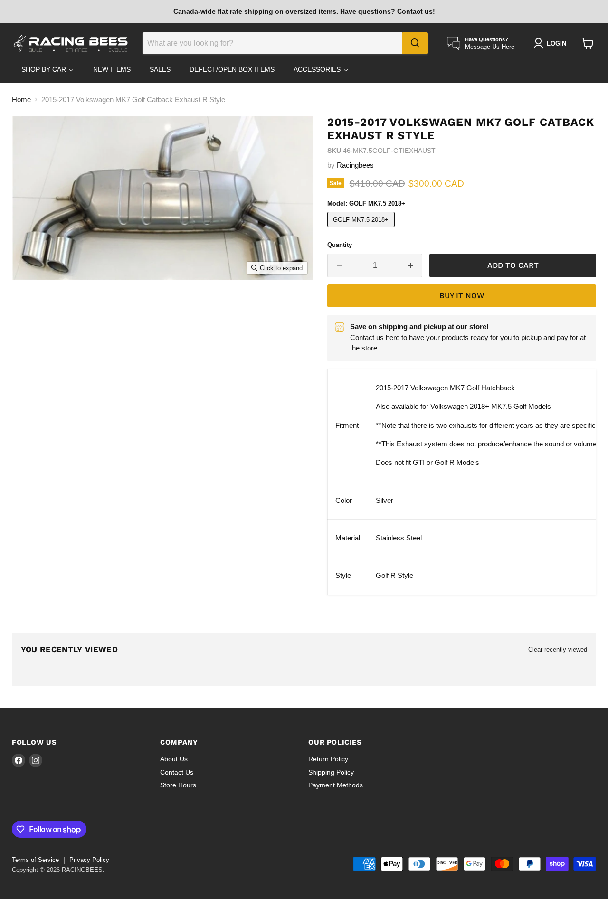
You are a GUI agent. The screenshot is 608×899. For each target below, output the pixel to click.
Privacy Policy (89, 859)
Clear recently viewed (557, 649)
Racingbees (355, 165)
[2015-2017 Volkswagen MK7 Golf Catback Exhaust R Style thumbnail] (44, 306)
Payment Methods (335, 785)
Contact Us (176, 772)
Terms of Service (35, 859)
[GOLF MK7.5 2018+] (362, 229)
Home (21, 99)
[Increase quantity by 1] (411, 265)
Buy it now (461, 295)
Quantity (339, 244)
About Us (174, 759)
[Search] (415, 43)
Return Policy (328, 759)
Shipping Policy (331, 772)
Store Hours (178, 785)
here (392, 337)
